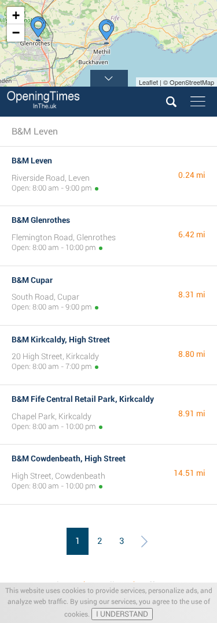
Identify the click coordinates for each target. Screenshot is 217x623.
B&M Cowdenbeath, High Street (69, 458)
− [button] (16, 32)
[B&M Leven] (106, 31)
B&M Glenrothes (41, 220)
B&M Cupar (32, 280)
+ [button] (16, 15)
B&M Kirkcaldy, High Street (61, 339)
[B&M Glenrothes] (38, 28)
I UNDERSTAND (122, 614)
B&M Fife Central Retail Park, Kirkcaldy (83, 399)
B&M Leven (32, 160)
